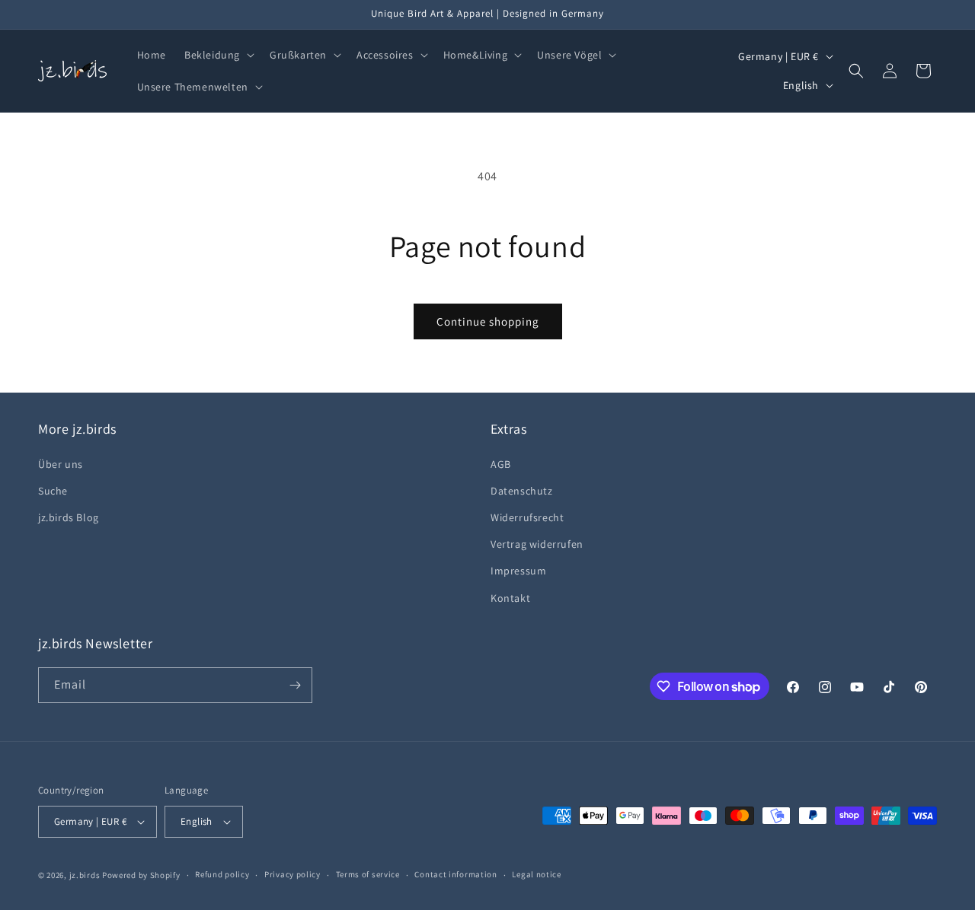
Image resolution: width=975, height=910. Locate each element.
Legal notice (536, 874)
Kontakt (510, 598)
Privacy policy (292, 874)
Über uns (60, 464)
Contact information (455, 874)
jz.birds (85, 875)
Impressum (518, 571)
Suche (53, 491)
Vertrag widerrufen (537, 544)
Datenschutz (522, 491)
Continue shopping (487, 321)
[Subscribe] (295, 685)
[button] (218, 55)
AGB (501, 464)
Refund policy (222, 874)
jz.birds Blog (68, 517)
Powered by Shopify (141, 875)
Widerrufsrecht (527, 517)
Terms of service (368, 874)
